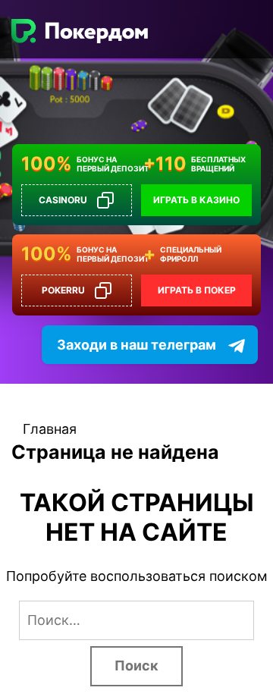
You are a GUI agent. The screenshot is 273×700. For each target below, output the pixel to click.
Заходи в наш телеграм (136, 345)
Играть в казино (196, 200)
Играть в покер (197, 290)
